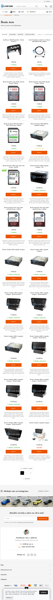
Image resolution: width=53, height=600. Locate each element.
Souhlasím (43, 592)
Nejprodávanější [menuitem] (29, 34)
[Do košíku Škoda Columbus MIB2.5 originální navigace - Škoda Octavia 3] (39, 408)
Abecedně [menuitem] (4, 34)
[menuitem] (5, 12)
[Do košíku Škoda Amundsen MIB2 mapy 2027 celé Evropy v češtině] (14, 194)
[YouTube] (35, 555)
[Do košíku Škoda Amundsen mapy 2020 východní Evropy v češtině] (14, 110)
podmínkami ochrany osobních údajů (25, 522)
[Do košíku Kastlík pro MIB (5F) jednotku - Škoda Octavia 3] (14, 69)
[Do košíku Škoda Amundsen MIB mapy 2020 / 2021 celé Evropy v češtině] (14, 152)
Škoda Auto (17, 25)
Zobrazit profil (43, 491)
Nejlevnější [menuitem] (13, 34)
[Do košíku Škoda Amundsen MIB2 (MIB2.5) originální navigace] (39, 152)
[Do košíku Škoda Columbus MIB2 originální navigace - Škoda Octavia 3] (14, 322)
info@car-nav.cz (28, 544)
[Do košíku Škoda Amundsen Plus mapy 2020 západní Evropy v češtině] (39, 236)
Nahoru (27, 478)
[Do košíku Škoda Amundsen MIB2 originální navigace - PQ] (39, 194)
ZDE (33, 594)
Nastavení (9, 597)
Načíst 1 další (27, 468)
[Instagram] (32, 555)
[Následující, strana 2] (26, 473)
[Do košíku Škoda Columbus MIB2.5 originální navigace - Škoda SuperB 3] (14, 451)
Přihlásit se (43, 518)
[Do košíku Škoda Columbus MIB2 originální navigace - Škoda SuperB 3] (39, 322)
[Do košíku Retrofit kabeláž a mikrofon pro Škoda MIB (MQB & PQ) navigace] (39, 69)
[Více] (49, 12)
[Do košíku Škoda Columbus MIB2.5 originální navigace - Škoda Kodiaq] (14, 408)
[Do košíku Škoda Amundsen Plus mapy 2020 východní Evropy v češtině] (14, 236)
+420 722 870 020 (46, 6)
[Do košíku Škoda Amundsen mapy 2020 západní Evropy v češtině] (39, 111)
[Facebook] (28, 555)
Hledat (36, 6)
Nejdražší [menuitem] (20, 34)
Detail (14, 278)
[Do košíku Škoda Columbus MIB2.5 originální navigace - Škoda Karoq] (39, 365)
